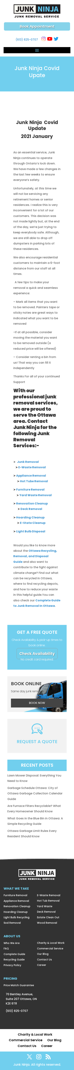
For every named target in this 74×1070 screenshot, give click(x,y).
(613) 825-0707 (27, 39)
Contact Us (44, 959)
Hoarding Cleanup (16, 912)
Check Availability (37, 653)
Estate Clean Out (48, 917)
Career (41, 965)
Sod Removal (12, 923)
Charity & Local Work (50, 943)
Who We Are (12, 943)
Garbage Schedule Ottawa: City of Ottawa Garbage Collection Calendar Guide (35, 793)
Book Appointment (37, 26)
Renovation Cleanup (17, 906)
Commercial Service (50, 948)
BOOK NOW (37, 703)
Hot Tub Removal (48, 901)
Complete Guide (14, 954)
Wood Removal (47, 923)
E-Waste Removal (48, 895)
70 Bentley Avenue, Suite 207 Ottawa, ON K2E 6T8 (21, 999)
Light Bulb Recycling (16, 917)
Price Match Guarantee (19, 985)
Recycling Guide (14, 959)
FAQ (6, 948)
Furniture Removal (15, 895)
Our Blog (42, 954)
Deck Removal (46, 912)
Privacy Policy (12, 965)
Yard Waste (44, 906)
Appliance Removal (16, 901)
